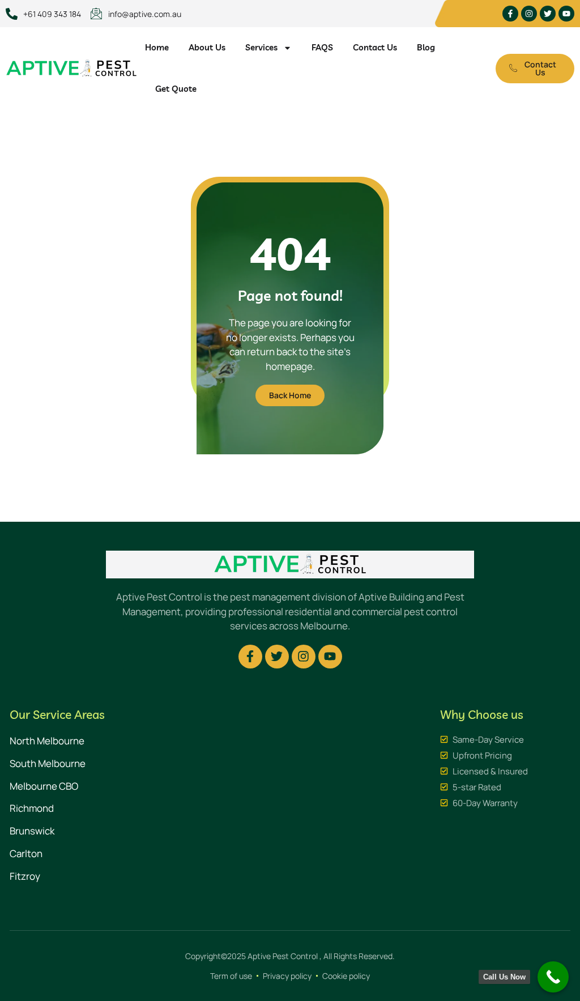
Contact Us (375, 47)
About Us (207, 47)
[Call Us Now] (553, 977)
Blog (426, 47)
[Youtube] (566, 14)
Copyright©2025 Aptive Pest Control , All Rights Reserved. (290, 956)
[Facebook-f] (510, 14)
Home (157, 47)
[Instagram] (529, 14)
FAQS (322, 47)
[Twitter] (548, 14)
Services (261, 47)
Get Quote (176, 88)
